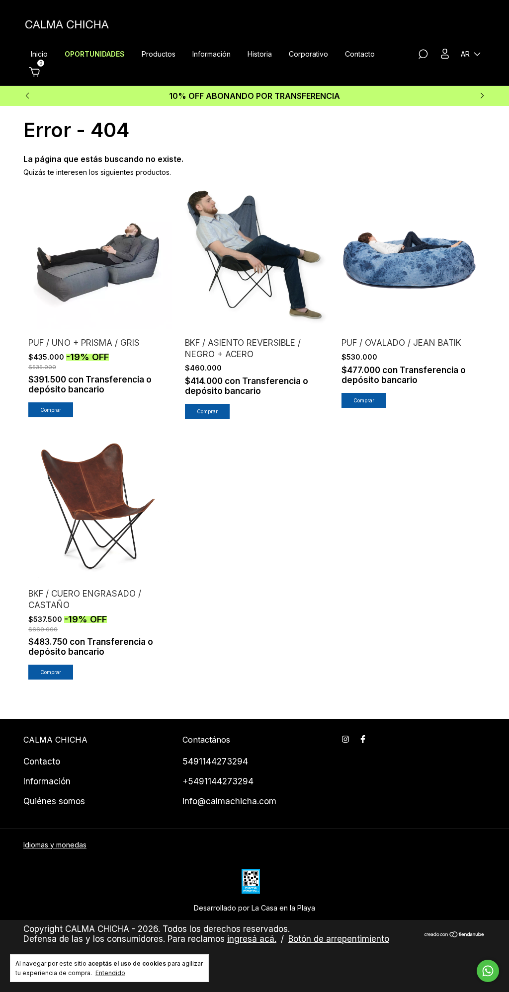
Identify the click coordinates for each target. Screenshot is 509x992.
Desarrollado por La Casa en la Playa (254, 908)
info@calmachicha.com (229, 801)
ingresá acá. (251, 939)
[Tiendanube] (455, 935)
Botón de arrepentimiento (338, 939)
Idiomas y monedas (54, 844)
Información (211, 54)
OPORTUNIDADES (95, 54)
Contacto (360, 54)
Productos (158, 54)
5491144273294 (215, 761)
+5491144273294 (218, 781)
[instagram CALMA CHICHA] (345, 739)
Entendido (110, 973)
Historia (260, 54)
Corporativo (308, 54)
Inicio (39, 54)
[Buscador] (423, 55)
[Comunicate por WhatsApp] (488, 971)
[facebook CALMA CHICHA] (363, 739)
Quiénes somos (54, 801)
